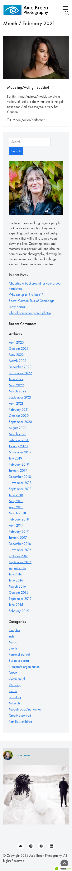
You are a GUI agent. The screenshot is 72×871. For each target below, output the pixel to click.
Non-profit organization (24, 667)
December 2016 (20, 544)
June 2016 (16, 580)
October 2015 (18, 593)
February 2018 (19, 519)
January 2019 (18, 471)
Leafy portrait (17, 307)
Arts (11, 636)
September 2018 (20, 489)
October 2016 (18, 556)
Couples (14, 630)
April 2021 (16, 404)
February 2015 (19, 611)
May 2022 (16, 385)
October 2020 (19, 416)
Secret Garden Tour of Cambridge (32, 301)
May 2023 (16, 355)
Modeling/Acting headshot (28, 87)
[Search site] (67, 13)
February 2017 (19, 532)
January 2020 (18, 446)
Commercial (17, 679)
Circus (13, 691)
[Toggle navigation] (65, 8)
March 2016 (17, 587)
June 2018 (16, 495)
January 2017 (18, 538)
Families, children (20, 722)
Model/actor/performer (28, 120)
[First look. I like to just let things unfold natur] (36, 797)
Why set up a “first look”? (26, 295)
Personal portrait (20, 655)
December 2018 (20, 477)
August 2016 (17, 568)
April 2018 (16, 507)
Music (13, 642)
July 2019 (15, 458)
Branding (15, 697)
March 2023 (17, 361)
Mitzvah (14, 703)
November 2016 (20, 550)
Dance (13, 673)
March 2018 (17, 513)
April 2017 (16, 526)
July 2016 (15, 574)
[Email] (20, 846)
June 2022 (16, 379)
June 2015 (16, 605)
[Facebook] (41, 846)
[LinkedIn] (51, 846)
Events (13, 648)
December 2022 (20, 367)
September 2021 (20, 397)
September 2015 (20, 599)
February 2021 (19, 410)
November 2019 (20, 452)
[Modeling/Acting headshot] (36, 57)
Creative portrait (20, 716)
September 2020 (20, 422)
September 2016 (20, 562)
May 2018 (16, 501)
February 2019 (19, 465)
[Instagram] (31, 846)
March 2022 (17, 391)
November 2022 (20, 373)
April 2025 (16, 343)
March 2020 (17, 434)
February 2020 (19, 440)
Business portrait (19, 661)
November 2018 (20, 483)
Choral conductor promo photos (30, 313)
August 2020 (17, 428)
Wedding (15, 685)
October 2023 (19, 349)
